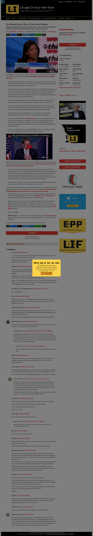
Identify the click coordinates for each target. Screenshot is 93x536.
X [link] (59, 261)
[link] (46, 261)
